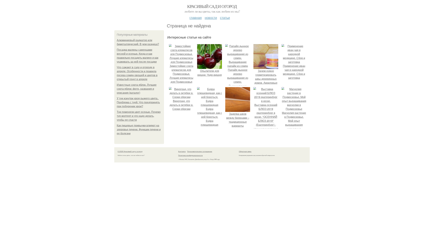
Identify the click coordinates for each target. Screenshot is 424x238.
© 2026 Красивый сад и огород (130, 151)
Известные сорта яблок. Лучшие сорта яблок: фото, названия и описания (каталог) (137, 88)
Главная (195, 17)
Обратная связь (245, 151)
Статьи (225, 17)
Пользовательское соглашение (199, 151)
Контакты (182, 151)
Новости (211, 17)
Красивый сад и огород (212, 6)
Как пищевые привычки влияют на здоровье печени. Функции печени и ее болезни (139, 129)
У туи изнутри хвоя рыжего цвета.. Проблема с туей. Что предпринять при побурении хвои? (138, 102)
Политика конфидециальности (190, 155)
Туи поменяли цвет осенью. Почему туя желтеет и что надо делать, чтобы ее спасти (139, 116)
